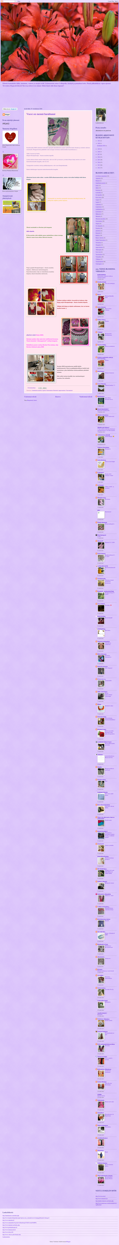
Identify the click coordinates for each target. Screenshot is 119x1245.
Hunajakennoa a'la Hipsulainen (109, 1115)
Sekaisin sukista (101, 780)
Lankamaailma (6, 1237)
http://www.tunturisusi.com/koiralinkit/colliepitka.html (106, 1204)
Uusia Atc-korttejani (110, 283)
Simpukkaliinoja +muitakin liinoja (109, 908)
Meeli (106, 1152)
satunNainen (100, 371)
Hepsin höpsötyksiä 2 (102, 409)
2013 (99, 165)
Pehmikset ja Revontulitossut (109, 946)
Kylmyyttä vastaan (109, 883)
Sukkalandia (100, 1100)
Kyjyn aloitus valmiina (108, 309)
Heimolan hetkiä (101, 717)
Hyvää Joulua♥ (108, 618)
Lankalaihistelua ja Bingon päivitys (109, 756)
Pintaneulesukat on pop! (109, 1033)
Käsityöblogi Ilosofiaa (103, 856)
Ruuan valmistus (100, 238)
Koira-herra (98, 197)
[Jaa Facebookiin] (44, 388)
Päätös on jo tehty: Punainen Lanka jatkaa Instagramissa (110, 732)
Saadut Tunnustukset (101, 240)
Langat (97, 200)
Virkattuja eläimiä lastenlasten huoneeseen (109, 581)
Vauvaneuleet (69, 390)
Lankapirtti (100, 472)
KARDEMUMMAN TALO (104, 742)
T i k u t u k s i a (101, 679)
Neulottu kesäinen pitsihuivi (109, 858)
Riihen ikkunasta (101, 654)
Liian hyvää (100, 844)
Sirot (106, 781)
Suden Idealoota (101, 460)
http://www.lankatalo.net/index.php (11, 1225)
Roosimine (107, 499)
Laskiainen (98, 204)
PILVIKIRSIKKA (102, 869)
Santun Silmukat (101, 1082)
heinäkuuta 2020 (101, 145)
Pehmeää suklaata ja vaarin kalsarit (105, 971)
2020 (99, 143)
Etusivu (58, 397)
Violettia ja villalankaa (103, 1019)
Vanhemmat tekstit (85, 397)
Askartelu (98, 178)
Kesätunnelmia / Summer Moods (109, 1177)
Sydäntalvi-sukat (109, 706)
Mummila (98, 216)
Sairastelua (98, 242)
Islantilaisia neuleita (37, 390)
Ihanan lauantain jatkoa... (109, 1165)
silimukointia (100, 957)
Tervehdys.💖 (108, 605)
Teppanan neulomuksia (103, 641)
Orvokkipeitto (99, 226)
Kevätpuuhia (99, 195)
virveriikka (100, 975)
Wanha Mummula (102, 522)
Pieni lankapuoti (101, 535)
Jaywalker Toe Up (109, 989)
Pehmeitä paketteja (102, 666)
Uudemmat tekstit (30, 397)
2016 (99, 157)
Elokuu (107, 360)
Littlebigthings (101, 629)
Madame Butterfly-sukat (109, 296)
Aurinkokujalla (101, 579)
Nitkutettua (100, 1150)
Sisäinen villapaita (102, 881)
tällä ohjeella (30, 231)
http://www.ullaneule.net (102, 1198)
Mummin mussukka (100, 219)
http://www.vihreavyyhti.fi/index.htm (12, 1234)
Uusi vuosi (98, 252)
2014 (99, 162)
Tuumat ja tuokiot (102, 1057)
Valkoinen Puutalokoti (103, 447)
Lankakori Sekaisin (102, 792)
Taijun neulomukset (102, 1125)
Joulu (97, 185)
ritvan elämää (101, 604)
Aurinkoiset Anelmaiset (108, 1071)
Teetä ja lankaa (101, 988)
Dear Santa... (108, 630)
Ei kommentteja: (32, 388)
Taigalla (99, 767)
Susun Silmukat (101, 384)
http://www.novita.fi (100, 1196)
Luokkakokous (99, 209)
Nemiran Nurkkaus (102, 1031)
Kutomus (99, 969)
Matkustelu (98, 214)
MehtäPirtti (100, 1113)
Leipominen (98, 207)
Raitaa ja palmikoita (110, 346)
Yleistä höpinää (99, 261)
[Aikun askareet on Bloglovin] (10, 110)
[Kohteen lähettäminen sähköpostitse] (39, 388)
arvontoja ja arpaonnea (101, 176)
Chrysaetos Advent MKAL (109, 807)
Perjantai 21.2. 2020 (110, 542)
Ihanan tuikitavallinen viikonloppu (108, 694)
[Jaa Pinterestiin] (46, 388)
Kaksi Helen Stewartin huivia (109, 398)
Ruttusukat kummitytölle (103, 410)
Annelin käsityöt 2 (102, 1013)
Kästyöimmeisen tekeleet (103, 919)
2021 (99, 141)
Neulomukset (49, 390)
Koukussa (100, 754)
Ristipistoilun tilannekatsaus (108, 334)
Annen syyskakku (109, 845)
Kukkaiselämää (101, 275)
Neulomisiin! (108, 512)
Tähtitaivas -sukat (109, 895)
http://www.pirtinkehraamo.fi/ (10, 1227)
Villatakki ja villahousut (108, 643)
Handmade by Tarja (102, 944)
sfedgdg (99, 1094)
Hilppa (99, 704)
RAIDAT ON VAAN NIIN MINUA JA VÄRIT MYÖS (109, 872)
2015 (99, 160)
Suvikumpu (100, 485)
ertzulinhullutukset (102, 1138)
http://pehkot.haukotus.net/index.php (104, 1201)
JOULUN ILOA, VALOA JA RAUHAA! (110, 719)
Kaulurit (107, 920)
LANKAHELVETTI (102, 566)
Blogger (68, 1241)
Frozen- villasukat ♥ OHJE (110, 933)
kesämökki (98, 192)
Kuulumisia (108, 1002)
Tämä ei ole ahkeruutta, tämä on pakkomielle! (105, 818)
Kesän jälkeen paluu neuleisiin (110, 744)
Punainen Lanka (101, 729)
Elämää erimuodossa (102, 415)
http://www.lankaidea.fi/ (8, 1220)
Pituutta (107, 321)
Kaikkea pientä (108, 1020)
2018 (99, 151)
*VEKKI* (100, 332)
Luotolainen (98, 211)
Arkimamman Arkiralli (103, 435)
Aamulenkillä (108, 680)
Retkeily (98, 235)
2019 (99, 149)
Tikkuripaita (99, 249)
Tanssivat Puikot (101, 345)
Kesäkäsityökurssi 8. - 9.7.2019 (110, 555)
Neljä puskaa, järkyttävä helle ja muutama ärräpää (105, 276)
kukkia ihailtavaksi (109, 416)
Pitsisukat (107, 1045)
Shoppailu (98, 245)
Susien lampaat (101, 553)
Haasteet (98, 181)
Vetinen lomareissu (109, 373)
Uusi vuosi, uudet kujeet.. (109, 794)
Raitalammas (100, 396)
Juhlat (97, 188)
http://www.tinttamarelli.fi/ (9, 1230)
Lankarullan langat (102, 1000)
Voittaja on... (108, 958)
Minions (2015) (101, 1096)
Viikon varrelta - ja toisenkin (109, 487)
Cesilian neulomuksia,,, (103, 907)
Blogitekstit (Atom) (32, 400)
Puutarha (98, 228)
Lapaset (44, 390)
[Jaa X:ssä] (42, 388)
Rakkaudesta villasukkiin (104, 894)
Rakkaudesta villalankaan (104, 1069)
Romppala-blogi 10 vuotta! (109, 593)
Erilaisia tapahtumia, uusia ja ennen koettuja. (105, 358)
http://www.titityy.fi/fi (8, 1232)
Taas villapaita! (108, 668)
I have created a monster (108, 1058)
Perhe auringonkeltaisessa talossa (106, 1044)
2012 (99, 168)
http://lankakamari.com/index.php (11, 1215)
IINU (98, 510)
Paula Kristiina (101, 616)
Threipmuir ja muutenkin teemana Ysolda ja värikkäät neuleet (109, 835)
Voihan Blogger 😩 (109, 436)
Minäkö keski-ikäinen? (103, 427)
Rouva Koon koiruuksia (103, 805)
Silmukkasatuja (101, 498)
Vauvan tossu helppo (110, 461)
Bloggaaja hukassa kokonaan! (109, 769)
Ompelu (98, 223)
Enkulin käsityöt (101, 282)
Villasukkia (98, 257)
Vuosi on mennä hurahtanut (40, 114)
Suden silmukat (101, 307)
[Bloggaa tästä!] (41, 388)
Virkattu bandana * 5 (110, 385)
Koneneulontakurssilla (110, 568)
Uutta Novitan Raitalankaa (108, 1084)
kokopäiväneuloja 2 (102, 831)
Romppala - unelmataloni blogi (105, 591)
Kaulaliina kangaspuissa (108, 656)
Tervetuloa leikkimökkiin (108, 977)
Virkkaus (98, 259)
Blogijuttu (99, 1014)
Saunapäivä (108, 449)
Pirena (99, 294)
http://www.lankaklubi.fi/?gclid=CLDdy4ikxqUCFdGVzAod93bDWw (20, 1223)
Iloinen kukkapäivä (109, 524)
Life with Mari (101, 932)
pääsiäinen (98, 230)
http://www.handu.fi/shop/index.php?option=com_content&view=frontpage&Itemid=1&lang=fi (26, 1218)
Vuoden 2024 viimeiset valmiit (109, 474)
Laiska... (99, 536)
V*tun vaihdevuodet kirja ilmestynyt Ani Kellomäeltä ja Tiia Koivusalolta (106, 429)
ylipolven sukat (31, 335)
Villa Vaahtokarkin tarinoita (104, 1176)
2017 (99, 154)
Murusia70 (100, 541)
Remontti (55, 390)
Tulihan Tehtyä (101, 320)
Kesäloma (98, 190)
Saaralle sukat (108, 820)
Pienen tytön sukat (109, 1101)
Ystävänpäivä (99, 264)
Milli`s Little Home (102, 692)
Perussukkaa (108, 1127)
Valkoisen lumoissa (102, 1163)
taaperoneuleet (62, 390)
